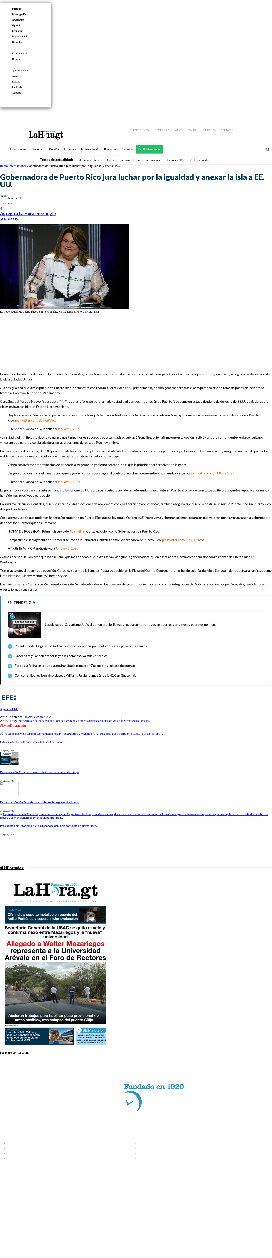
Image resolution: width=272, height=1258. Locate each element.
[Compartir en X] (9, 218)
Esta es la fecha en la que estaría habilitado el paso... (31, 742)
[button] (267, 149)
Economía (17, 31)
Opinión (16, 25)
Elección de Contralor (118, 159)
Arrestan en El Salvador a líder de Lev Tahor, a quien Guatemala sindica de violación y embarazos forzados (87, 720)
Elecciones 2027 (175, 159)
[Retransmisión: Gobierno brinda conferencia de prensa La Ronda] (9, 794)
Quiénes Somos (20, 70)
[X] (6, 1210)
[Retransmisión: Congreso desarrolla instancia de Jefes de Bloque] (9, 763)
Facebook (17, 1196)
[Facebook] (238, 115)
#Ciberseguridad (199, 159)
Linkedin (16, 1206)
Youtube (16, 1215)
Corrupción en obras (148, 159)
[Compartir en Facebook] (5, 218)
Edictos (16, 81)
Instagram (17, 1201)
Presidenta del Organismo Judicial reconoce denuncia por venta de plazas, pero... (49, 825)
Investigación (19, 14)
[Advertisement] (111, 342)
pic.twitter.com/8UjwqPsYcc (35, 420)
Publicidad (17, 87)
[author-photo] (9, 705)
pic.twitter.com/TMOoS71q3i (212, 473)
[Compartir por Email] (13, 218)
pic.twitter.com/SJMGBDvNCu (184, 540)
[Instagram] (245, 115)
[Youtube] (265, 115)
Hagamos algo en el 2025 (37, 716)
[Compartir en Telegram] (16, 218)
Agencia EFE (14, 198)
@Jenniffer (77, 531)
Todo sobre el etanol (88, 159)
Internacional (19, 36)
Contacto (16, 92)
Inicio (4, 166)
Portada (16, 8)
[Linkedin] (252, 115)
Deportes (16, 59)
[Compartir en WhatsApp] (2, 218)
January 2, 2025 (68, 429)
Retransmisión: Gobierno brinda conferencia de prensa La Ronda (39, 802)
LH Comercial (19, 53)
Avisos (15, 76)
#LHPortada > (12, 867)
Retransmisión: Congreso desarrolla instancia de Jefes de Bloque (39, 772)
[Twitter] (258, 115)
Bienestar (17, 42)
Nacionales (18, 19)
